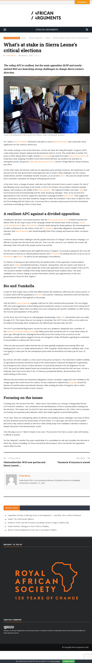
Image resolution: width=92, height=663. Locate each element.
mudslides (48, 228)
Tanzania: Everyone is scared (74, 462)
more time (68, 195)
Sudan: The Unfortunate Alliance (21, 519)
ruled (81, 190)
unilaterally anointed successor (41, 161)
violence (20, 256)
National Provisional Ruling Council (20, 331)
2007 (62, 175)
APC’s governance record (58, 219)
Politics (7, 38)
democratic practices (77, 156)
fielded (17, 265)
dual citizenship (22, 231)
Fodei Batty (11, 56)
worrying (45, 156)
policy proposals (23, 303)
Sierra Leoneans (20, 141)
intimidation (8, 256)
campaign (73, 382)
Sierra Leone (15, 38)
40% (63, 317)
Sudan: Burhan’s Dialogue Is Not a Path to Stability (28, 526)
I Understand (68, 661)
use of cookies (55, 661)
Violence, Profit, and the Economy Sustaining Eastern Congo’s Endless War (38, 522)
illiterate (38, 294)
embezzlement (31, 225)
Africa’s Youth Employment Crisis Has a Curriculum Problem (32, 530)
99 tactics (55, 253)
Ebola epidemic (44, 190)
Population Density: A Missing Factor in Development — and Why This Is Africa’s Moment (44, 515)
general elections (61, 141)
